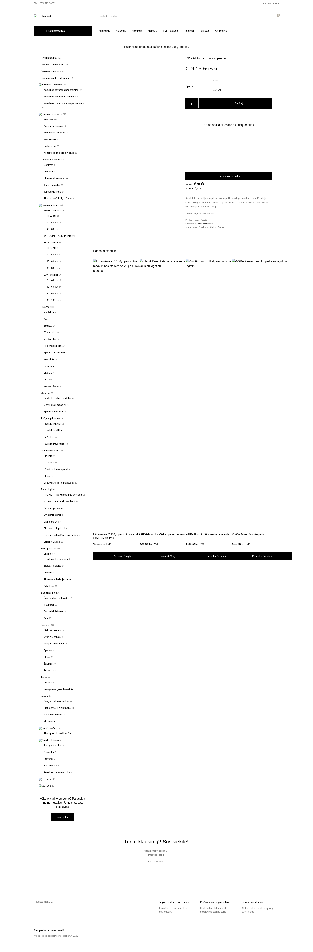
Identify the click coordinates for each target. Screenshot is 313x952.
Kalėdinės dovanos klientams (59, 96)
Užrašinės (49, 462)
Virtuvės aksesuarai (54, 178)
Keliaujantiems (48, 548)
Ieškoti (99, 901)
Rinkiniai (48, 455)
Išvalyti (217, 90)
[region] (228, 149)
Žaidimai (48, 663)
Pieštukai (48, 437)
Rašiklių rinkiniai (52, 423)
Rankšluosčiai (49, 728)
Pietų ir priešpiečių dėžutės (58, 198)
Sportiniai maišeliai (53, 411)
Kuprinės (48, 119)
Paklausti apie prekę (229, 176)
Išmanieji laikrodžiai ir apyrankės (61, 535)
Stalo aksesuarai (52, 630)
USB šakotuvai (51, 521)
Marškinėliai (50, 339)
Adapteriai (49, 586)
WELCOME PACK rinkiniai (58, 236)
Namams (45, 625)
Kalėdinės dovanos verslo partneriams (64, 103)
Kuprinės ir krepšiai (52, 114)
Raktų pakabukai (52, 745)
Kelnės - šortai (51, 386)
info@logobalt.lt (271, 3)
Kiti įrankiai (49, 721)
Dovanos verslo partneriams (55, 78)
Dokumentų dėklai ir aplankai (59, 482)
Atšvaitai (48, 758)
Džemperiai (49, 332)
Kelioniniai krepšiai (53, 126)
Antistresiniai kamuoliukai (57, 772)
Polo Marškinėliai (53, 346)
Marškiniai (49, 312)
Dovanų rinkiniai (50, 205)
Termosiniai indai (52, 191)
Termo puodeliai (52, 185)
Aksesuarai (49, 379)
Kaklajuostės (50, 765)
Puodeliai (48, 171)
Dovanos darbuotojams (53, 64)
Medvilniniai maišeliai (55, 405)
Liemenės (49, 366)
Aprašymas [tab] (195, 188)
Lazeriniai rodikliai (53, 430)
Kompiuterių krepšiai (54, 132)
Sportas (48, 650)
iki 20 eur (51, 215)
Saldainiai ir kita (49, 592)
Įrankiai (44, 696)
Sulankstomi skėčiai (57, 559)
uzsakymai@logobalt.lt (156, 850)
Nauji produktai (49, 58)
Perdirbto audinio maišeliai (57, 398)
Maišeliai (45, 393)
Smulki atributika (50, 740)
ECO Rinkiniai (51, 242)
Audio (44, 677)
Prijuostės (49, 670)
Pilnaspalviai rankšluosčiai (57, 733)
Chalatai (48, 372)
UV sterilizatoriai (52, 514)
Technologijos (48, 489)
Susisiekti (62, 817)
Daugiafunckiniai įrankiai (56, 701)
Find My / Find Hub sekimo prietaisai (63, 494)
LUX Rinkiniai (51, 275)
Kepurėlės (49, 359)
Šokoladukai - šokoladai (56, 598)
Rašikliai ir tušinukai (54, 443)
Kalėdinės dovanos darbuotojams (61, 90)
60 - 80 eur (52, 268)
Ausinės (48, 682)
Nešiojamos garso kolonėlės (58, 689)
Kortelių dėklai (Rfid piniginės (59, 152)
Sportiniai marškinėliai (55, 352)
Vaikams (46, 785)
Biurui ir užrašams (50, 450)
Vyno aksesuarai (52, 637)
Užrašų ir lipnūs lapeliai (56, 469)
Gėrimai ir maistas (50, 159)
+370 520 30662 (47, 3)
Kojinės (47, 319)
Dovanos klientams (51, 71)
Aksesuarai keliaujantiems (57, 579)
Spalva (189, 86)
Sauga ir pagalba (52, 565)
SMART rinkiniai (52, 210)
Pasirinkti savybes (123, 556)
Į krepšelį (238, 103)
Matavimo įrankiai (53, 714)
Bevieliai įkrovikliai (53, 508)
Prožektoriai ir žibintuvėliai (57, 708)
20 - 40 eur (52, 222)
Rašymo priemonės (51, 418)
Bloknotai (48, 476)
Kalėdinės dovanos (52, 84)
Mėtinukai (49, 604)
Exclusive (47, 779)
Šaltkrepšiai (50, 146)
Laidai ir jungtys (52, 541)
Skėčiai (47, 553)
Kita (46, 618)
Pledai (47, 657)
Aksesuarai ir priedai (54, 528)
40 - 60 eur (52, 229)
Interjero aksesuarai (54, 643)
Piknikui (48, 572)
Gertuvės (48, 165)
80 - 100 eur (53, 300)
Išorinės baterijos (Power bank (59, 501)
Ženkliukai (49, 752)
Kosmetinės (50, 139)
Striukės (48, 325)
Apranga (45, 307)
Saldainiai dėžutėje (53, 611)
